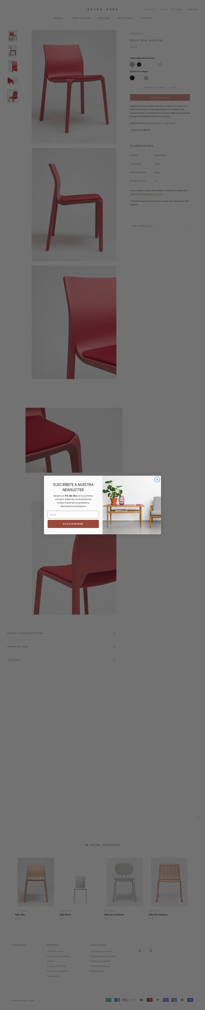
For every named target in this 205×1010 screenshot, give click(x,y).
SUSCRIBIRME (73, 524)
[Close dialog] (157, 479)
